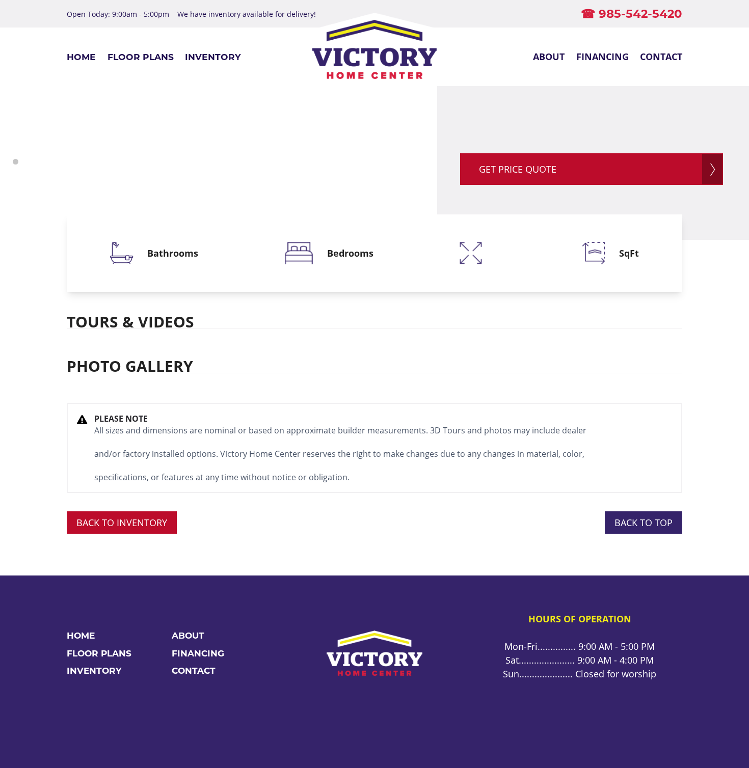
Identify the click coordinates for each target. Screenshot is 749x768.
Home (81, 56)
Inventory (213, 56)
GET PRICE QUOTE (517, 169)
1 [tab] (15, 162)
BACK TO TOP (643, 522)
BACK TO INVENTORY (121, 522)
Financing (602, 56)
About (549, 56)
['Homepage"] (374, 57)
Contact (661, 56)
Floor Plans (141, 56)
